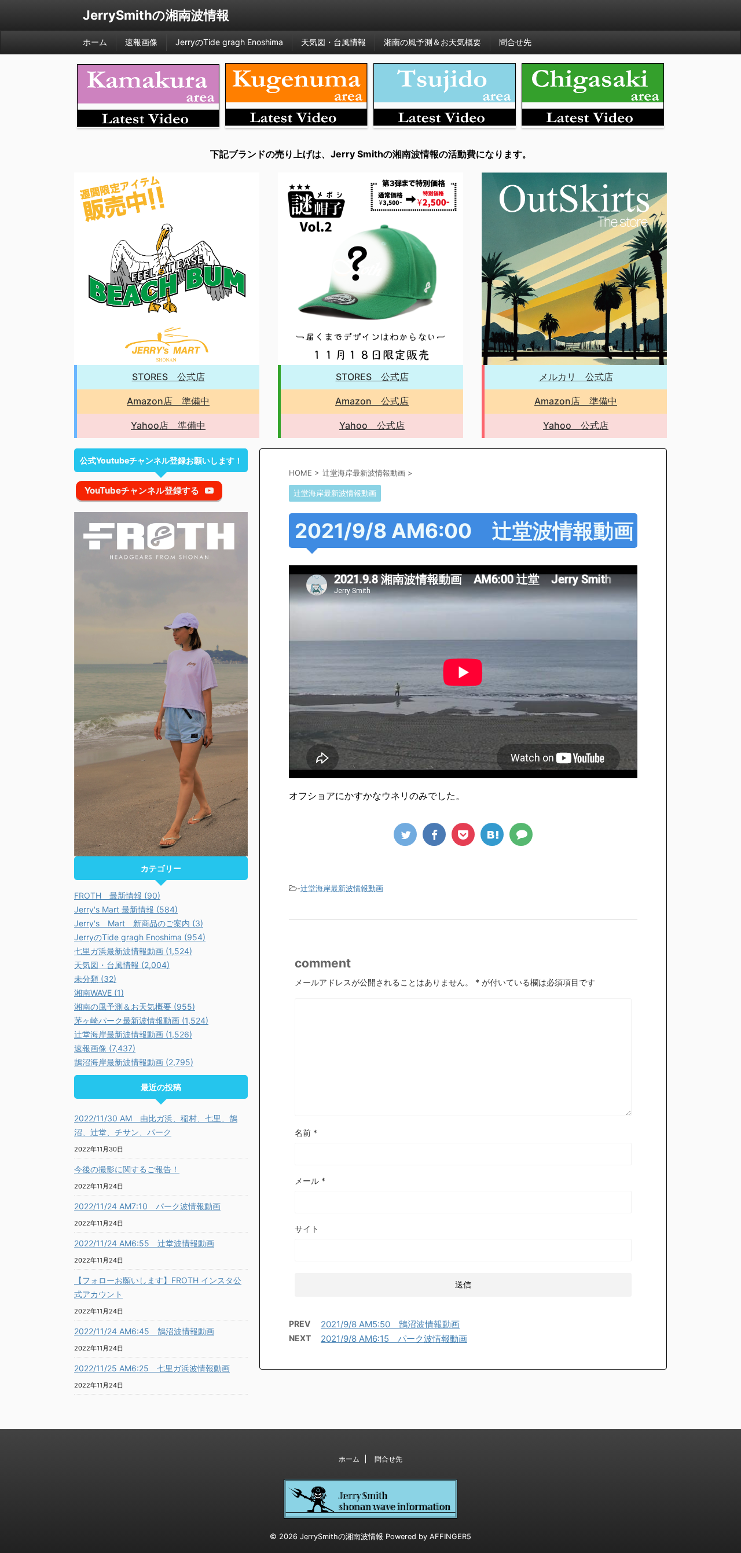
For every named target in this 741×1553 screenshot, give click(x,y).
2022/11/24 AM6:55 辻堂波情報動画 (144, 1243)
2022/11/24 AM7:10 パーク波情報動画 (147, 1206)
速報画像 (141, 42)
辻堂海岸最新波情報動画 (341, 888)
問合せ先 (515, 42)
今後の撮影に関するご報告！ (126, 1169)
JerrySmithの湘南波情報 (156, 15)
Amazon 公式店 (372, 401)
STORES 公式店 (168, 376)
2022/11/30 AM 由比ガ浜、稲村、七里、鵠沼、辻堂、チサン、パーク (155, 1125)
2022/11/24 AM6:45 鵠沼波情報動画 (144, 1331)
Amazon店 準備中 (168, 401)
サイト (307, 1229)
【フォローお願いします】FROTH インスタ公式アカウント (157, 1287)
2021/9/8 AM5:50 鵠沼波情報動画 (390, 1324)
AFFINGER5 (450, 1536)
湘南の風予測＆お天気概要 (432, 42)
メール (310, 1181)
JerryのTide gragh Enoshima (229, 42)
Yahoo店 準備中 (168, 425)
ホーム (95, 42)
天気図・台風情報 (333, 42)
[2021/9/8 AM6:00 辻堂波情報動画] (492, 834)
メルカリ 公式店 (576, 376)
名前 (306, 1133)
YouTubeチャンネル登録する (142, 490)
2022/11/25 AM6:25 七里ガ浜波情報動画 (152, 1368)
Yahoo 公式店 (372, 425)
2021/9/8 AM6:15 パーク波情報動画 (394, 1338)
